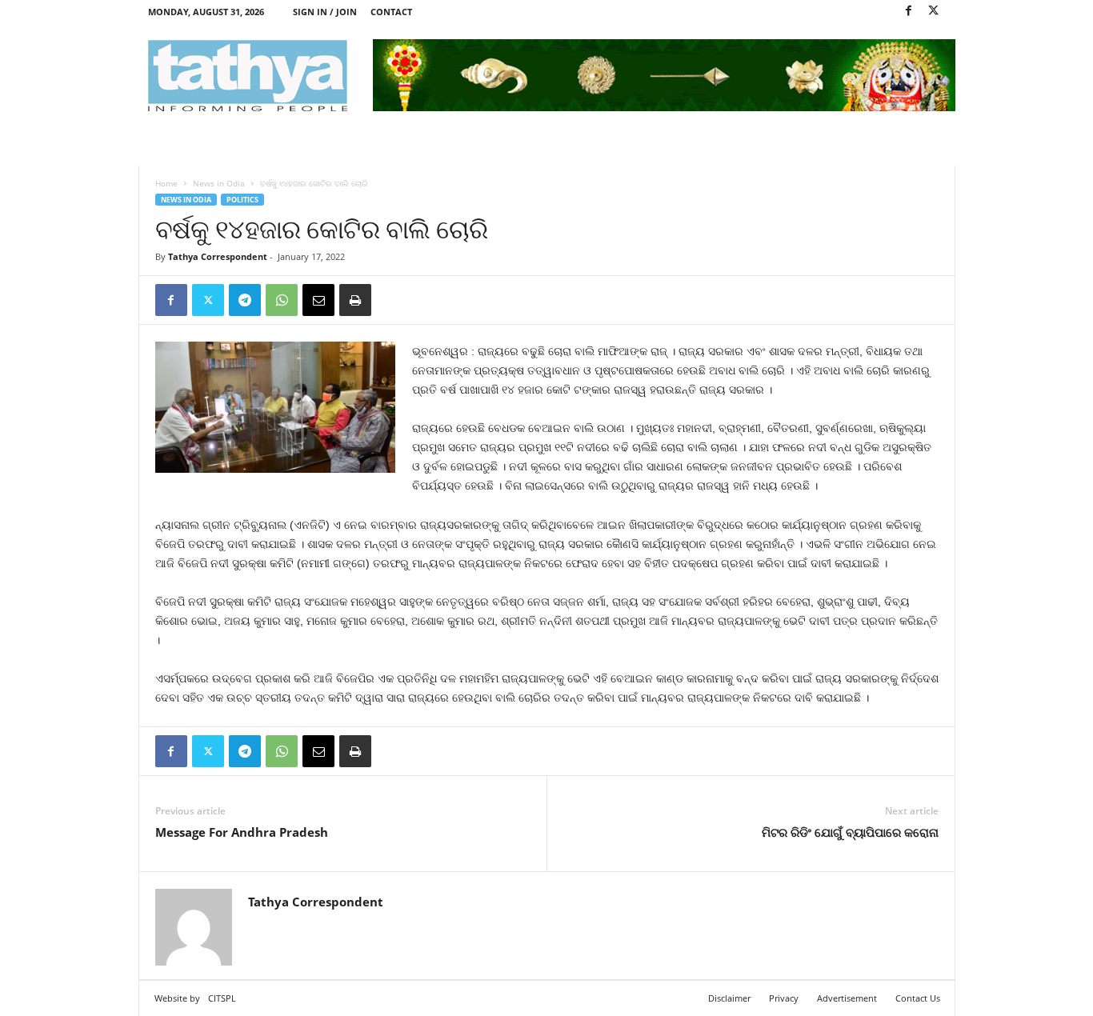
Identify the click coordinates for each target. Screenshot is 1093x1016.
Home (166, 183)
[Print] (355, 300)
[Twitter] (933, 11)
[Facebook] (909, 11)
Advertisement (847, 998)
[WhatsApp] (282, 300)
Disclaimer (729, 998)
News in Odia (219, 183)
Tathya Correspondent (217, 256)
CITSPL (222, 998)
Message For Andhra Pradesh (241, 832)
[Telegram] (245, 300)
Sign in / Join (325, 12)
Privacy (784, 998)
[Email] (318, 300)
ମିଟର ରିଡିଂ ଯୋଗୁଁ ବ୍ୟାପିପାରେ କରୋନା (850, 832)
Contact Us (917, 998)
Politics (242, 199)
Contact (391, 12)
